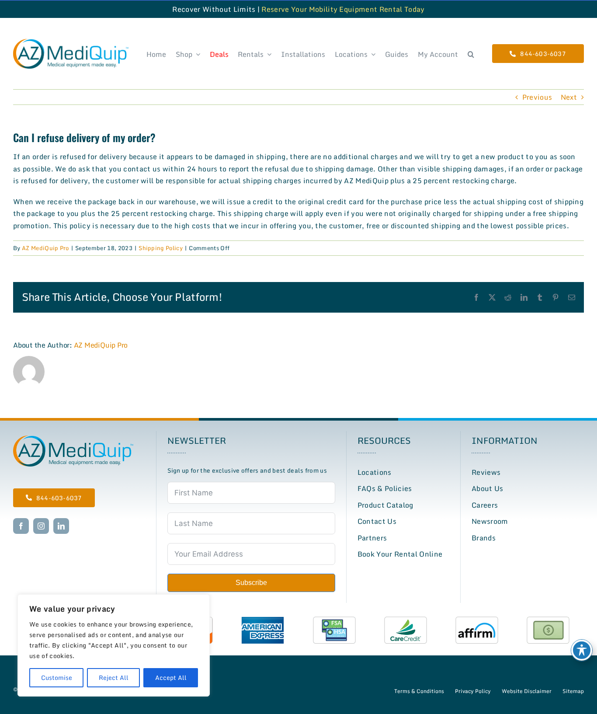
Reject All (113, 677)
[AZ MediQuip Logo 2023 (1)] (73, 439)
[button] (471, 53)
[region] (113, 645)
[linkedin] (61, 526)
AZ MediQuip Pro (45, 248)
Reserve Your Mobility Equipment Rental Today (342, 9)
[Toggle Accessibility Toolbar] (581, 650)
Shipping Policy (161, 248)
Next (569, 97)
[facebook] (21, 526)
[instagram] (41, 526)
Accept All (171, 677)
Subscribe (251, 582)
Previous (537, 97)
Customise (56, 677)
